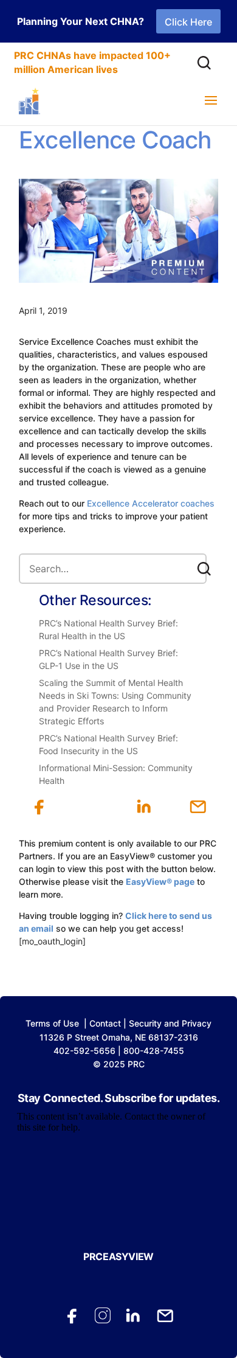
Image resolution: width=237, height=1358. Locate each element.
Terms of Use (52, 1023)
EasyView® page (160, 881)
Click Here (188, 22)
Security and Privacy (170, 1023)
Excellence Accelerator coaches (151, 503)
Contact (105, 1023)
